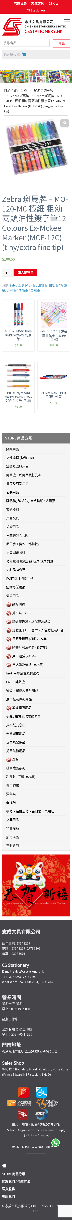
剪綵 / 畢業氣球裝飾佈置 (23, 716)
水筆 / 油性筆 (38, 285)
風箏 (15, 759)
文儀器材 (12, 509)
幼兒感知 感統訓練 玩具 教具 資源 (29, 561)
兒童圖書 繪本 (16, 553)
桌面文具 (12, 518)
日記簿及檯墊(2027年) (27, 665)
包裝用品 (12, 492)
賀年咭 (11, 794)
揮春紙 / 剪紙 (15, 725)
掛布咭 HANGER (23, 613)
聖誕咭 (11, 803)
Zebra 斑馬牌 (20, 96)
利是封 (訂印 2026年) (20, 777)
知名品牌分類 (43, 91)
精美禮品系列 (15, 768)
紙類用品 (12, 449)
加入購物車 (26, 272)
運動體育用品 (15, 734)
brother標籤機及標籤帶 (22, 673)
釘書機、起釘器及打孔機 (23, 475)
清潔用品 (12, 596)
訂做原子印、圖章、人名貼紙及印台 (37, 630)
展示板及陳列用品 (19, 699)
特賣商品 (12, 828)
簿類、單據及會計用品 (22, 690)
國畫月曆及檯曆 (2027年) (29, 647)
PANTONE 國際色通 (20, 578)
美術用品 (12, 527)
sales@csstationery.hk (28, 971)
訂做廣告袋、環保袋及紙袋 (31, 622)
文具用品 (12, 820)
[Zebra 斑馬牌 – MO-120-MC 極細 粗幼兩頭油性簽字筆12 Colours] (36, 147)
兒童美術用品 (15, 751)
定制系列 (12, 846)
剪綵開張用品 (21, 708)
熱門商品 (12, 837)
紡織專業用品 (15, 587)
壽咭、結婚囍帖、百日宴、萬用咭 (30, 811)
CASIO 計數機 (15, 682)
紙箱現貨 (18, 604)
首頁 (24, 91)
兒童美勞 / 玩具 (17, 535)
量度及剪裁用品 (17, 484)
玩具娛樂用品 (15, 742)
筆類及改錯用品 (17, 466)
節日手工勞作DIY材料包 (22, 544)
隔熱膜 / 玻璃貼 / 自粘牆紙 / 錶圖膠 (30, 501)
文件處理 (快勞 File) (20, 458)
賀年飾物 (12, 785)
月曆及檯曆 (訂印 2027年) (30, 639)
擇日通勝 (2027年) (24, 656)
